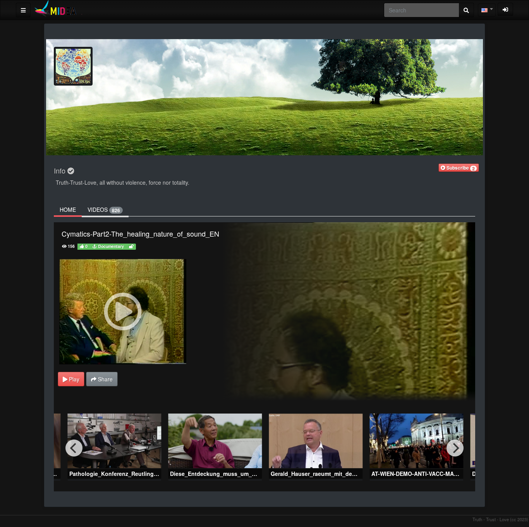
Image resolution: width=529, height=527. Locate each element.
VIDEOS (104, 210)
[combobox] (487, 10)
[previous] (73, 448)
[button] (458, 167)
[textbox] (486, 10)
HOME (68, 209)
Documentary (110, 246)
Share (104, 379)
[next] (455, 448)
